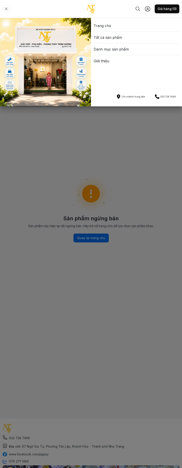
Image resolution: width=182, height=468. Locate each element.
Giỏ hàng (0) (167, 9)
